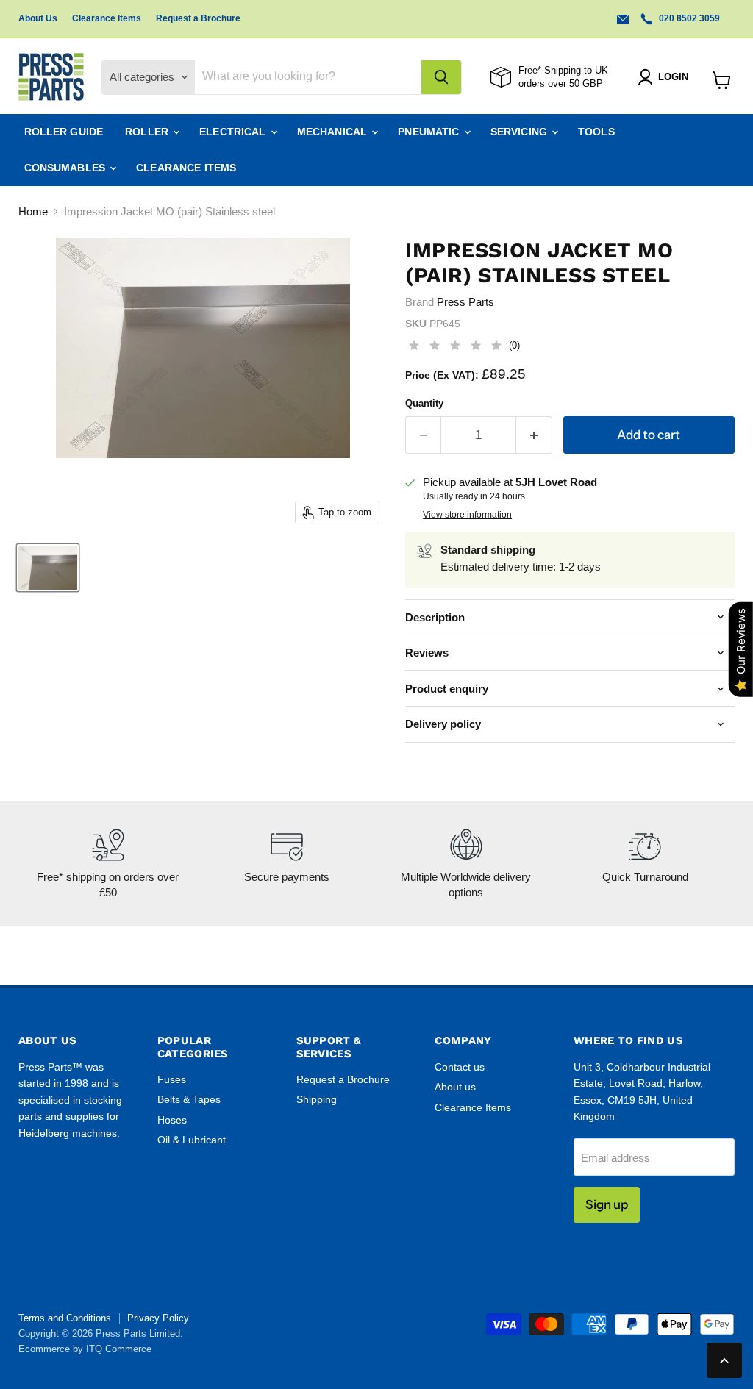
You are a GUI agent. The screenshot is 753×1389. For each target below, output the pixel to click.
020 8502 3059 (688, 18)
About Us (37, 18)
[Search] (441, 77)
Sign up (606, 1204)
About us (455, 1087)
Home (33, 211)
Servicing (520, 132)
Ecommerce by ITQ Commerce (84, 1348)
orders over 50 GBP (560, 83)
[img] (455, 347)
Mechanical (334, 132)
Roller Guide (64, 132)
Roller (148, 132)
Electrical (234, 132)
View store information (467, 515)
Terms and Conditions (64, 1318)
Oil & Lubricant (191, 1140)
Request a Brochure (198, 18)
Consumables (66, 168)
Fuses (171, 1079)
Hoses (172, 1120)
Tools (596, 132)
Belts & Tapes (189, 1099)
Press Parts (465, 302)
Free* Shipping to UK (563, 70)
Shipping (316, 1099)
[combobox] (308, 77)
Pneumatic (430, 132)
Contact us (460, 1067)
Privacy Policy (158, 1318)
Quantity (424, 403)
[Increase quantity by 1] (534, 435)
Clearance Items (106, 18)
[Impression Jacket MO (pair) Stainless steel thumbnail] (48, 567)
